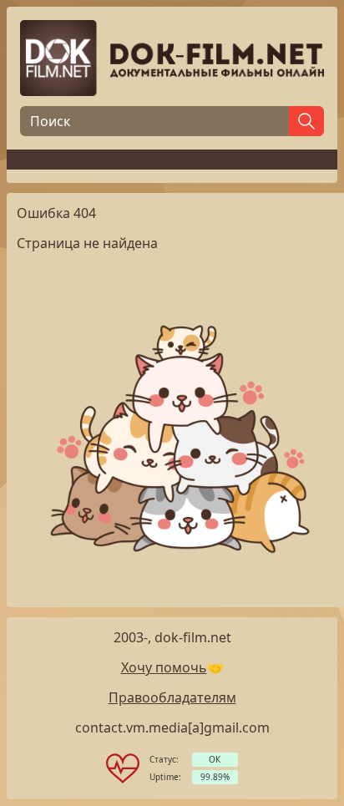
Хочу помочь (164, 667)
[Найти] (306, 121)
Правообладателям (172, 697)
